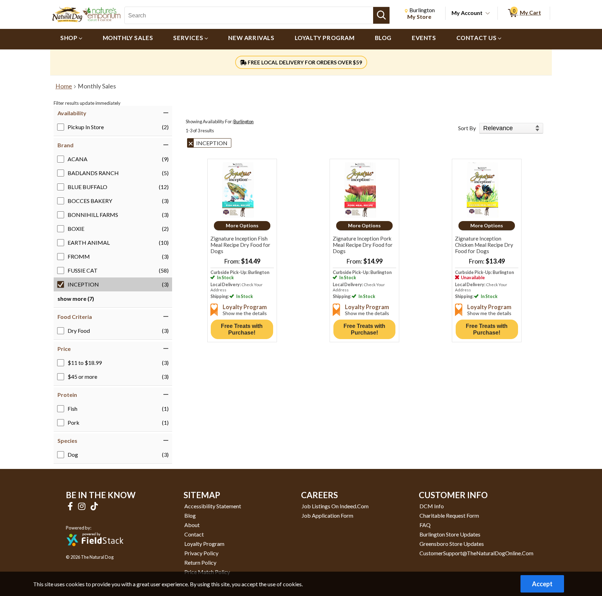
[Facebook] (71, 506)
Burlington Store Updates (449, 534)
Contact (194, 534)
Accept (542, 584)
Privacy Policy (201, 553)
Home (63, 86)
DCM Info (431, 506)
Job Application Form (327, 515)
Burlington (243, 121)
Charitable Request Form (449, 515)
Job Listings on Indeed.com (335, 506)
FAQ (425, 525)
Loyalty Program (204, 543)
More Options (242, 225)
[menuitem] (71, 39)
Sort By (467, 128)
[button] (113, 113)
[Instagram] (82, 506)
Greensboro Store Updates (451, 543)
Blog (190, 515)
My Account (467, 12)
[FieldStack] (95, 551)
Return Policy (200, 562)
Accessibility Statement (212, 506)
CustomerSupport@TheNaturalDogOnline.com (476, 553)
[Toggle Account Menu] (488, 13)
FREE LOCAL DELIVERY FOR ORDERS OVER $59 (304, 62)
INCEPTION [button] (211, 143)
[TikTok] (94, 506)
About (192, 525)
